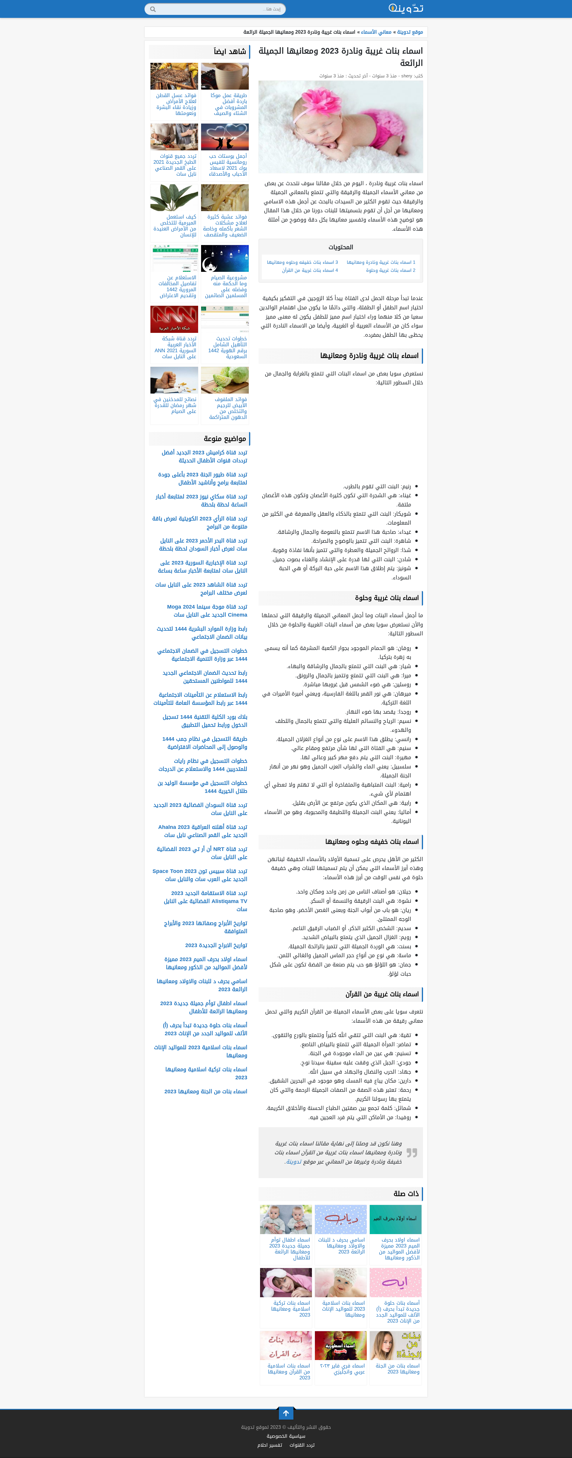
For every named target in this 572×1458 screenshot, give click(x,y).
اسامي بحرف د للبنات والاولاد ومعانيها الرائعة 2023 (202, 985)
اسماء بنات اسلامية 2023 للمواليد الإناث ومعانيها (200, 1051)
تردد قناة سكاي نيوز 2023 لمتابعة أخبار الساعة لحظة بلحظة (201, 501)
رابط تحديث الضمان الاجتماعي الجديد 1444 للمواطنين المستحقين (205, 677)
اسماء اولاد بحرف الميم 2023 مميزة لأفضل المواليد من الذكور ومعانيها (205, 963)
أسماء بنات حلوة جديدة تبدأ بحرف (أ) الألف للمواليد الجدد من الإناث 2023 (205, 1029)
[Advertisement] (341, 434)
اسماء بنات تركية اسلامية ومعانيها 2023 (206, 1073)
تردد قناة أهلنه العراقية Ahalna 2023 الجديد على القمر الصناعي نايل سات (202, 831)
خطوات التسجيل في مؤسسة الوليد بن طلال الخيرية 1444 (202, 787)
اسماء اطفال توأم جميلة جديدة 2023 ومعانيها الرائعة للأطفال (203, 1007)
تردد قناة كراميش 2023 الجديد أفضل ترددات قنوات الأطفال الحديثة (204, 456)
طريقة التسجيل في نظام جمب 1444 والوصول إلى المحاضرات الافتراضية (204, 743)
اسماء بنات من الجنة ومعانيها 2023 (205, 1091)
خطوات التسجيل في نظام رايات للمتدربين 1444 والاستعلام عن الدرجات (202, 765)
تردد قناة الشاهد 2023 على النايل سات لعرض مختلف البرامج (201, 589)
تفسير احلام (269, 1445)
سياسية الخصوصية (286, 1436)
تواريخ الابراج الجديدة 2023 (216, 945)
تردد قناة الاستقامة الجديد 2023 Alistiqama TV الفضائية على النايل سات (205, 901)
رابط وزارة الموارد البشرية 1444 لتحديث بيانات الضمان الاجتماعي (202, 633)
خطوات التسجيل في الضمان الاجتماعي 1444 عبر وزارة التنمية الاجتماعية (202, 655)
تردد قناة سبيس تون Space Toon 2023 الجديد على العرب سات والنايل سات (200, 875)
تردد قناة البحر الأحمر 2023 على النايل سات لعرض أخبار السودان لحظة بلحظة (203, 545)
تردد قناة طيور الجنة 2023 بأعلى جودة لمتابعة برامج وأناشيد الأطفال (202, 479)
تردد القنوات (302, 1445)
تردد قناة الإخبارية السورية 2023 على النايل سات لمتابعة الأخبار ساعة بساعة (202, 567)
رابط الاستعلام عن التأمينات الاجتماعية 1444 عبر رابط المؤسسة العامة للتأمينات (200, 699)
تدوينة (293, 1162)
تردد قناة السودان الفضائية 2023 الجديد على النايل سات (200, 809)
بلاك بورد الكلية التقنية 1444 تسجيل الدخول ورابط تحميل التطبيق (205, 721)
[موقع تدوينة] (406, 9)
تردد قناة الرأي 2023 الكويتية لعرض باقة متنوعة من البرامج (199, 523)
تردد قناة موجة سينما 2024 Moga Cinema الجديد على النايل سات (207, 611)
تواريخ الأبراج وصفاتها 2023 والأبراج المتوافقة (205, 927)
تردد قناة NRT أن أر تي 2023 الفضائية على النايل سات (202, 853)
